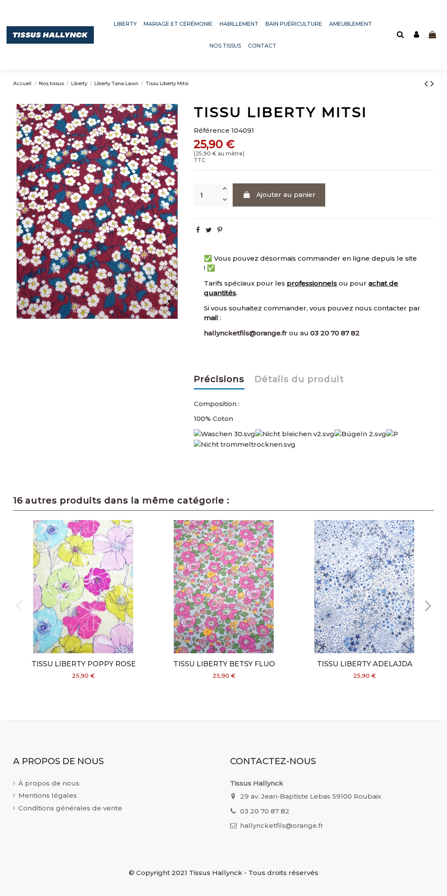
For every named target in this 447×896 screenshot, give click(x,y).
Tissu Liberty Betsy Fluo (224, 664)
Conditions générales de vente (70, 808)
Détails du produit (299, 379)
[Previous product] (427, 83)
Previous (19, 605)
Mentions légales (47, 795)
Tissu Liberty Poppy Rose (83, 664)
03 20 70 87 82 (335, 333)
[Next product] (432, 83)
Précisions (219, 379)
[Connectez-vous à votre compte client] (416, 35)
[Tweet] (209, 230)
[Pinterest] (219, 230)
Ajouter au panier (286, 194)
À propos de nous (48, 783)
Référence (212, 130)
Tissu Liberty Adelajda (365, 664)
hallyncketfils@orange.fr (245, 333)
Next (428, 605)
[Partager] (198, 230)
